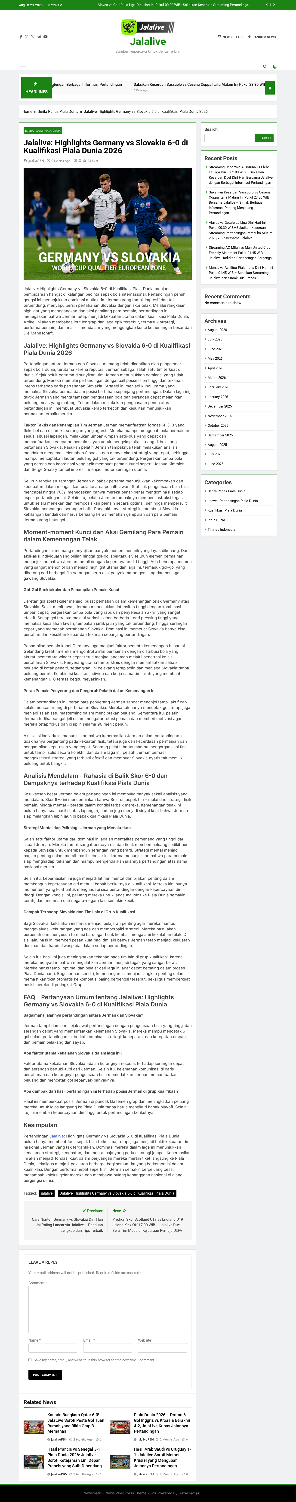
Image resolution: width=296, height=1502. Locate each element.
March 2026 (217, 378)
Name (34, 1340)
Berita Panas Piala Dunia (43, 131)
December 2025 (220, 406)
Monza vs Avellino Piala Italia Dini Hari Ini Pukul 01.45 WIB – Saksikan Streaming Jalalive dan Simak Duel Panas (241, 273)
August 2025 (217, 445)
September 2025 (220, 435)
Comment (37, 1283)
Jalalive (148, 41)
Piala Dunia (216, 520)
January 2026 (218, 397)
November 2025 (220, 416)
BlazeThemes (189, 1493)
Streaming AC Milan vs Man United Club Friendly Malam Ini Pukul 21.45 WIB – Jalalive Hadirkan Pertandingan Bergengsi (176, 5)
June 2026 (215, 349)
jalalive (46, 1193)
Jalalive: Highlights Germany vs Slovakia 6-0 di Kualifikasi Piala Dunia (117, 1193)
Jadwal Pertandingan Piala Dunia (233, 501)
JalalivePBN (36, 160)
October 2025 (218, 425)
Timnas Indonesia (221, 529)
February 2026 (218, 387)
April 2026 (215, 368)
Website (144, 1340)
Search (211, 129)
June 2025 (215, 464)
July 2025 (215, 454)
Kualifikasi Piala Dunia (225, 510)
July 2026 (215, 339)
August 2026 (217, 330)
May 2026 (215, 358)
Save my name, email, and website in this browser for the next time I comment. (94, 1360)
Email (89, 1340)
